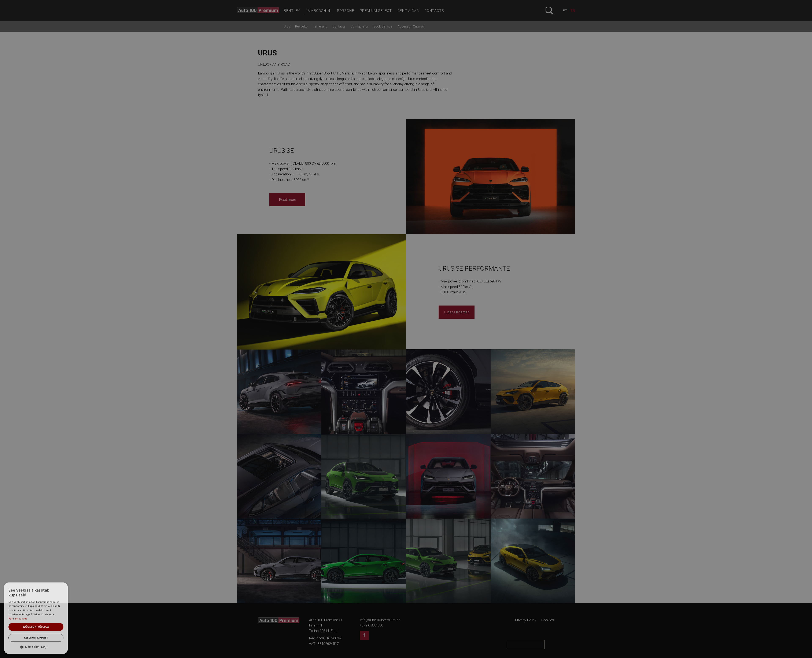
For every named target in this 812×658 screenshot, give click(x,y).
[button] (35, 647)
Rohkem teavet (17, 618)
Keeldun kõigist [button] (36, 637)
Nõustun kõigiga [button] (36, 627)
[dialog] (36, 618)
